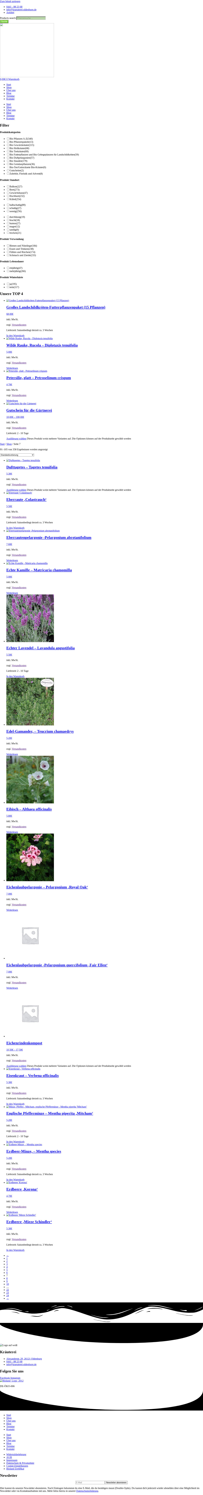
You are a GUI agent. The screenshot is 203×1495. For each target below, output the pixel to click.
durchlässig (17, 217)
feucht (15, 220)
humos (15, 223)
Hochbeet (17, 196)
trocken (15, 232)
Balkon (16, 186)
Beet (15, 189)
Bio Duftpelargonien (22, 157)
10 (7, 1284)
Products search (8, 18)
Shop (9, 87)
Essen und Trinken (22, 249)
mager (15, 226)
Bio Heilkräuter (19, 148)
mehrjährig (18, 271)
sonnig (16, 211)
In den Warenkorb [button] (15, 335)
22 (7, 1289)
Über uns (11, 90)
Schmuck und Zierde (23, 255)
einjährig (16, 268)
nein (14, 287)
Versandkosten (19, 324)
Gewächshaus (19, 192)
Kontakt (10, 98)
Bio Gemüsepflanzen (22, 164)
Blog (8, 93)
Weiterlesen (12, 368)
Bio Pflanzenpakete (21, 142)
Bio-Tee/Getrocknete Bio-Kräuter (28, 167)
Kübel (15, 199)
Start (8, 84)
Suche (4, 21)
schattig (15, 208)
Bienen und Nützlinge (23, 245)
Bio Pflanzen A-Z (21, 138)
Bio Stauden (18, 161)
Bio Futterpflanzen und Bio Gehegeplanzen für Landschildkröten (44, 154)
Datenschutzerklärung (87, 1491)
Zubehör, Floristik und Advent (26, 173)
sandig (14, 229)
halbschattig (18, 205)
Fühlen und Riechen (22, 252)
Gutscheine (17, 170)
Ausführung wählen (16, 438)
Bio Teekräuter (19, 151)
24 (7, 1295)
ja (13, 284)
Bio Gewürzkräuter (22, 145)
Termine (10, 96)
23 (7, 1292)
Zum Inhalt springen (10, 1)
